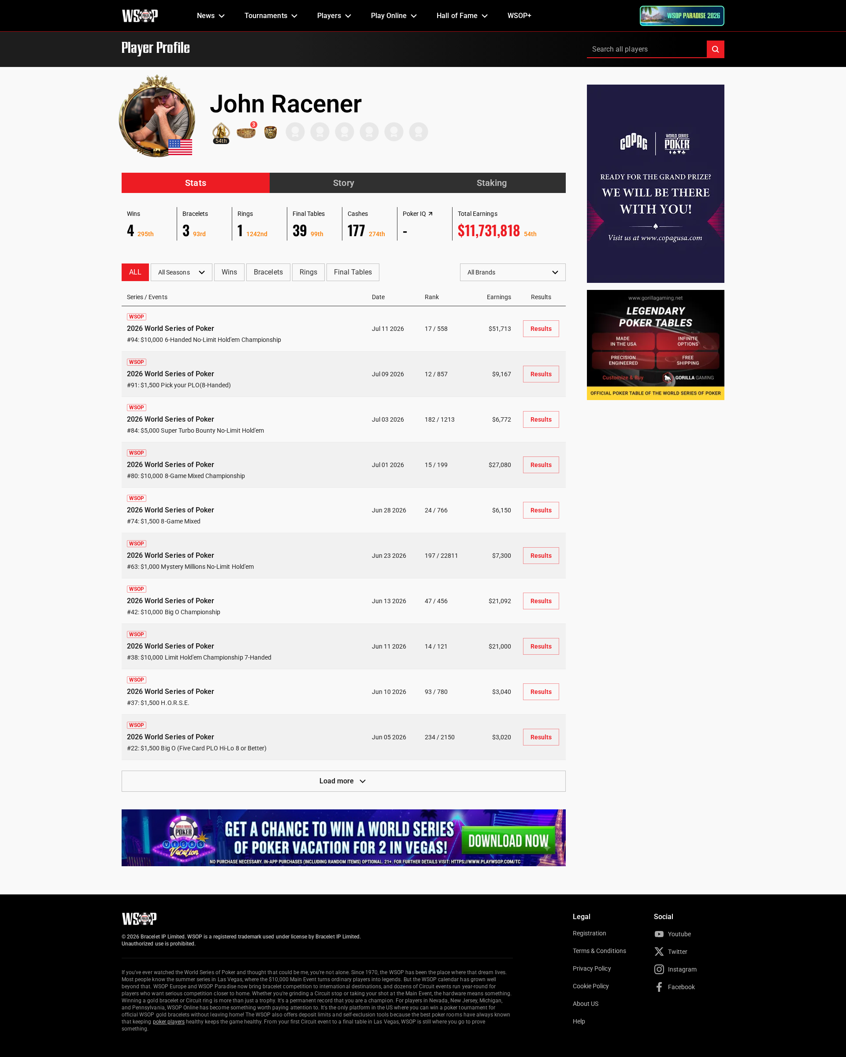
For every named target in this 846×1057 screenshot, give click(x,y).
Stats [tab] (195, 183)
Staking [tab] (492, 183)
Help (579, 1021)
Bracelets (268, 272)
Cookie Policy (591, 986)
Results (541, 328)
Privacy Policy (592, 968)
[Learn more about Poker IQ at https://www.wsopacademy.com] (430, 213)
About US (585, 1003)
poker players (169, 1022)
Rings (308, 272)
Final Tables (353, 272)
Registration (589, 933)
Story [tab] (343, 183)
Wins (229, 272)
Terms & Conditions (599, 950)
